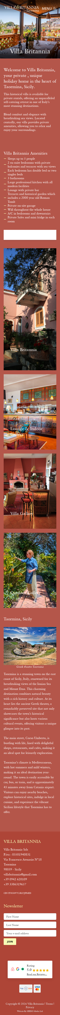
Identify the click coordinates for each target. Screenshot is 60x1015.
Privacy (30, 1007)
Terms (49, 1003)
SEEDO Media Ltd (35, 1011)
